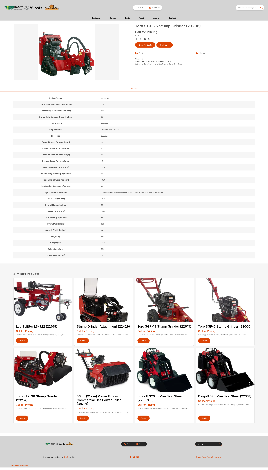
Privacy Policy (201, 457)
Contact (172, 18)
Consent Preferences (19, 465)
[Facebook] (130, 457)
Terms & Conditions (214, 457)
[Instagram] (137, 457)
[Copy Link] (149, 39)
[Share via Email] (144, 39)
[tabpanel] (73, 52)
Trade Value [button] (164, 45)
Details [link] (22, 341)
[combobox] (250, 7)
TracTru (66, 457)
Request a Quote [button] (145, 45)
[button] (139, 8)
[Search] (219, 444)
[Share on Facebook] (136, 39)
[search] (261, 7)
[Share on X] (140, 39)
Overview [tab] (134, 89)
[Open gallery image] (66, 52)
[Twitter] (134, 457)
